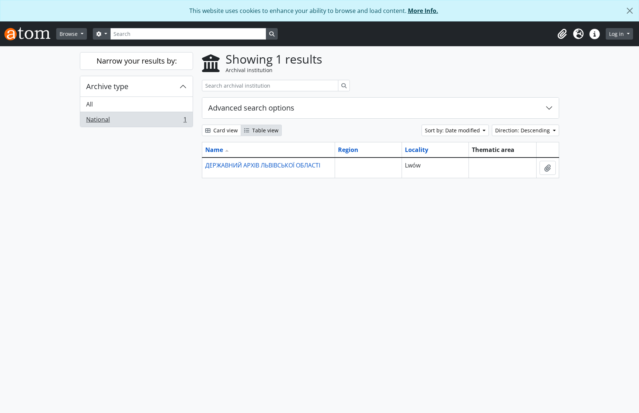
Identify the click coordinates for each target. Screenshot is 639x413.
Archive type (107, 86)
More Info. (423, 11)
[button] (562, 34)
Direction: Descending (523, 130)
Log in (617, 33)
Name (214, 150)
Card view (225, 130)
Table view (264, 130)
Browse (69, 33)
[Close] (630, 10)
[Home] (30, 33)
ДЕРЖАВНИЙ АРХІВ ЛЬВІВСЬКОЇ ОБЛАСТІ (262, 165)
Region (348, 150)
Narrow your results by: (137, 61)
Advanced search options (251, 108)
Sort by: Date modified (453, 130)
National (136, 121)
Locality (416, 150)
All (89, 104)
